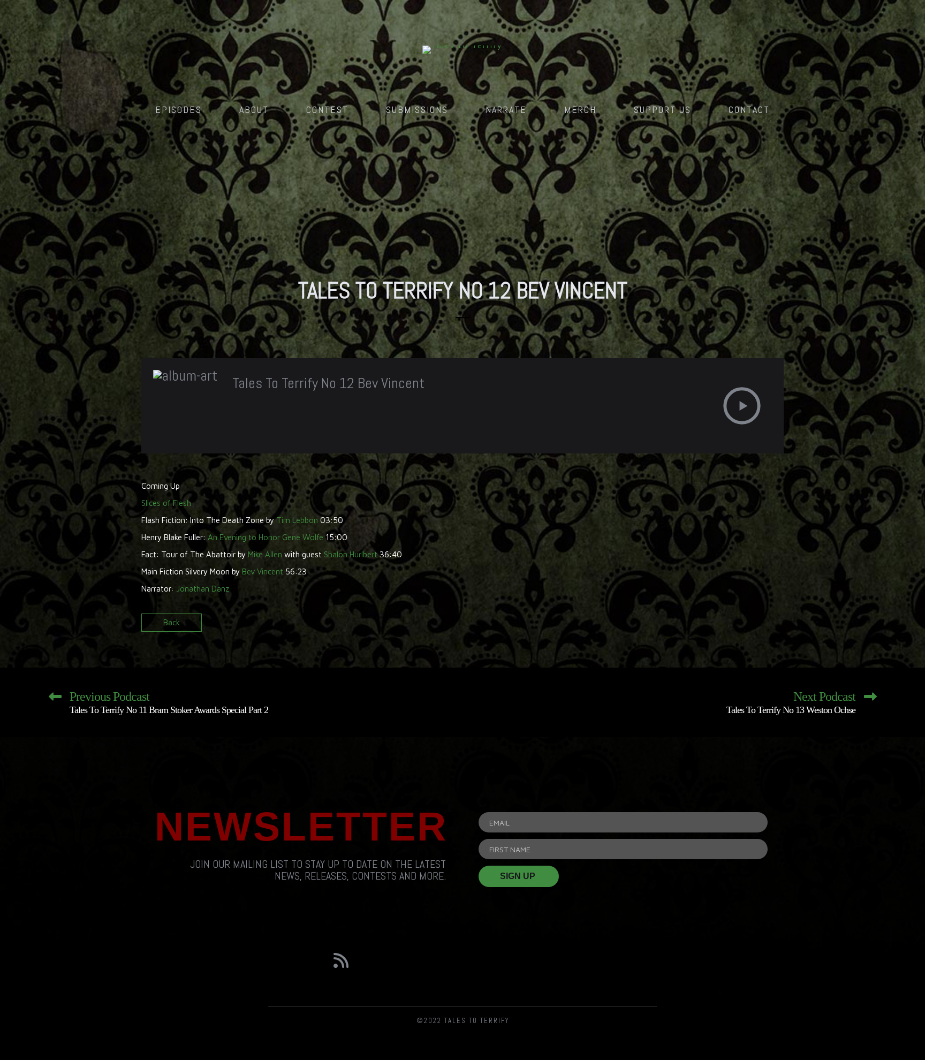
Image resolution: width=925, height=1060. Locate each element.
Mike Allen (265, 554)
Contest (327, 109)
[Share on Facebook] (736, 626)
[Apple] (584, 960)
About (254, 109)
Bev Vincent (262, 571)
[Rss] (341, 960)
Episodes (178, 109)
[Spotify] (523, 960)
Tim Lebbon (297, 520)
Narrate (506, 109)
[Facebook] (402, 960)
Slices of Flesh (166, 503)
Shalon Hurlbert (350, 554)
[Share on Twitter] (755, 626)
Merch (580, 109)
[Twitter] (462, 960)
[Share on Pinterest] (774, 626)
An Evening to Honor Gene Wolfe (265, 537)
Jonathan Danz (202, 588)
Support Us (662, 109)
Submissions (417, 109)
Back (171, 622)
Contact (749, 109)
